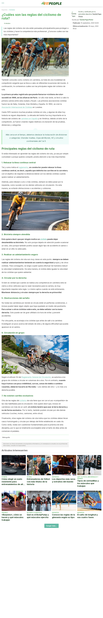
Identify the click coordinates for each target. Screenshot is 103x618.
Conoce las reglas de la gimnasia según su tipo (63, 516)
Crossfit (5, 512)
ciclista (43, 239)
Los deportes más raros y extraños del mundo (63, 480)
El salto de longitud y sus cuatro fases (87, 516)
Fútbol (29, 477)
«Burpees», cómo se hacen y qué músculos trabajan (12, 517)
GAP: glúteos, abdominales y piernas (87, 477)
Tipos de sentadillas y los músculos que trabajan (88, 483)
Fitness (4, 477)
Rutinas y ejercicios (34, 512)
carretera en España (29, 118)
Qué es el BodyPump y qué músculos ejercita (38, 516)
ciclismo (23, 400)
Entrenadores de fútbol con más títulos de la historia (38, 481)
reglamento (23, 167)
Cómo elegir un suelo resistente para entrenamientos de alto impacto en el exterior (13, 482)
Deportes (4, 10)
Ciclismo (12, 10)
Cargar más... (51, 526)
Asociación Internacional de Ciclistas (17, 107)
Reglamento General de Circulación (36, 377)
